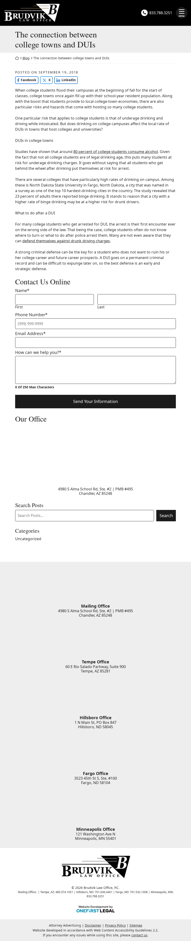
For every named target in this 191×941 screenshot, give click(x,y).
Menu (182, 15)
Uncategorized (28, 538)
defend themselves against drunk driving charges (66, 240)
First (19, 307)
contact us (139, 935)
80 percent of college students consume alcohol (115, 151)
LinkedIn (65, 80)
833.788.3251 (160, 12)
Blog (26, 58)
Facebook (25, 80)
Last (101, 307)
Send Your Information (95, 401)
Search (166, 515)
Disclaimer (93, 925)
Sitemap (136, 925)
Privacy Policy (115, 925)
